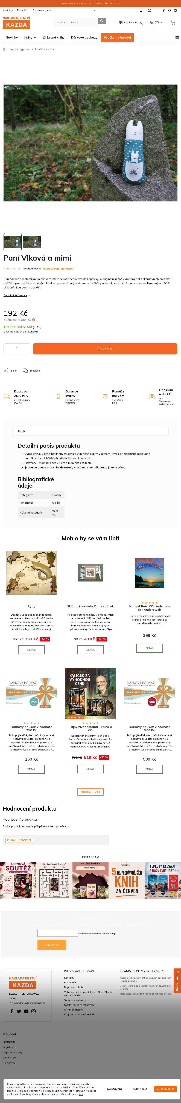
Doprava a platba (42, 10)
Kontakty (8, 10)
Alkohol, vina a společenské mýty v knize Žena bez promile (145, 987)
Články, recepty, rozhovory (79, 1004)
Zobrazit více (90, 792)
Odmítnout (140, 1089)
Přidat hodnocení (19, 840)
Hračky (57, 495)
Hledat (102, 21)
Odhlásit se (9, 1057)
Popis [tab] (22, 431)
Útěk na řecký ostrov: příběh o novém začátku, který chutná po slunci (145, 979)
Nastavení (114, 1089)
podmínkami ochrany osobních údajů (97, 933)
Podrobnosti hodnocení (58, 268)
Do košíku (25, 350)
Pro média (23, 10)
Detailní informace (15, 295)
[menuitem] (12, 37)
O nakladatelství (73, 1009)
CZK (157, 22)
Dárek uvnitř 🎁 (177, 980)
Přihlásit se (52, 945)
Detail (31, 649)
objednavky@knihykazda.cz (29, 1002)
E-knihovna (9, 1062)
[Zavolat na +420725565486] (141, 10)
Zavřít (56, 368)
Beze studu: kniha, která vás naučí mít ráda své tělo (146, 993)
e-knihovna (130, 22)
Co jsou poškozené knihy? (79, 1014)
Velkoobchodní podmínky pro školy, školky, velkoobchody (88, 993)
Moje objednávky (12, 1052)
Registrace (9, 1047)
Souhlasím (167, 1089)
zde (81, 1094)
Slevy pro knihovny (75, 999)
